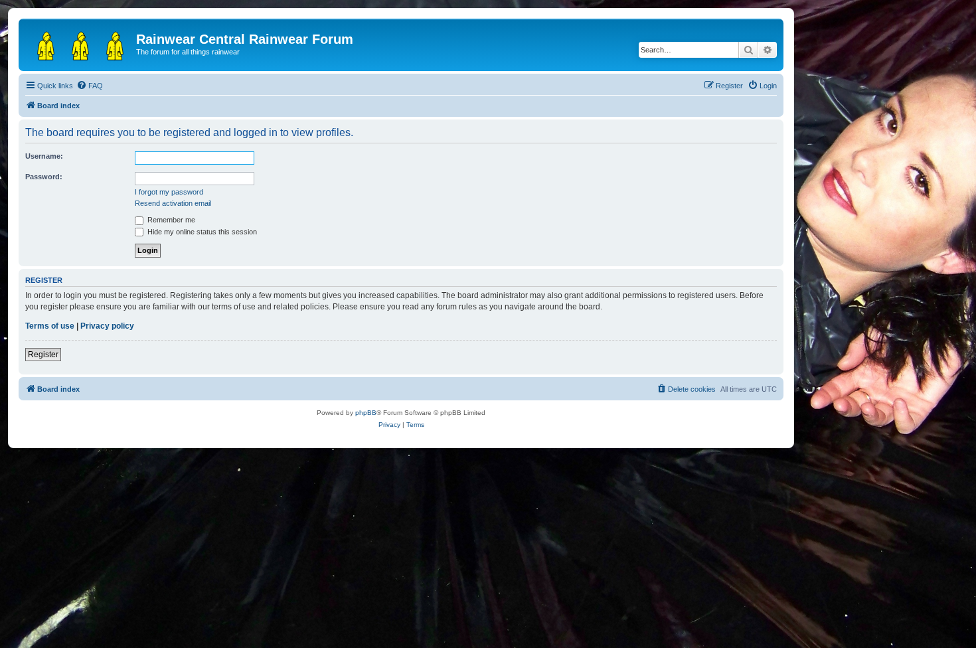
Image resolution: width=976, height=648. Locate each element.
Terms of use (49, 326)
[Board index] (79, 43)
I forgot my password (169, 192)
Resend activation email (173, 203)
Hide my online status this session (201, 232)
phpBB (365, 412)
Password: (43, 177)
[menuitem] (89, 86)
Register (43, 354)
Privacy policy (107, 326)
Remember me (170, 220)
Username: (44, 156)
